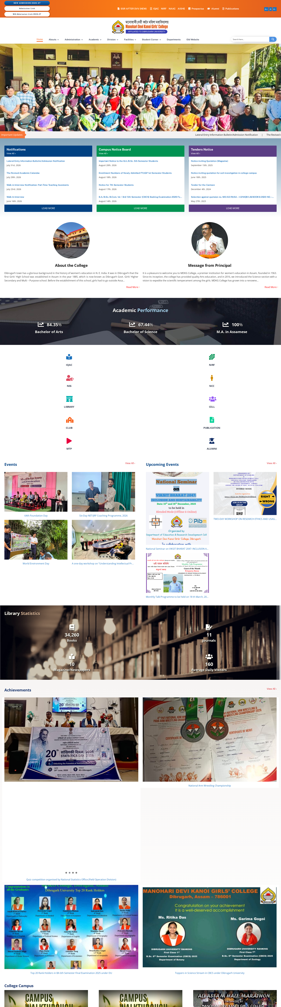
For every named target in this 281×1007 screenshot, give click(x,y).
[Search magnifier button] (273, 39)
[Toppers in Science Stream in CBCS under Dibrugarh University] (210, 833)
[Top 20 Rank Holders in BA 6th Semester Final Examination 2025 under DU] (71, 833)
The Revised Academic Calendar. (190, 134)
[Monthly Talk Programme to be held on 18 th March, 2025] (177, 573)
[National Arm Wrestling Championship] (210, 739)
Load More (48, 208)
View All (11, 153)
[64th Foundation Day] (35, 492)
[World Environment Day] (35, 540)
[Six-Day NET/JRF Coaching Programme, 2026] (103, 492)
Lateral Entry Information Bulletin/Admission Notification (132, 134)
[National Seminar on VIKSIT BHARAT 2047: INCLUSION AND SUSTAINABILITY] (177, 508)
